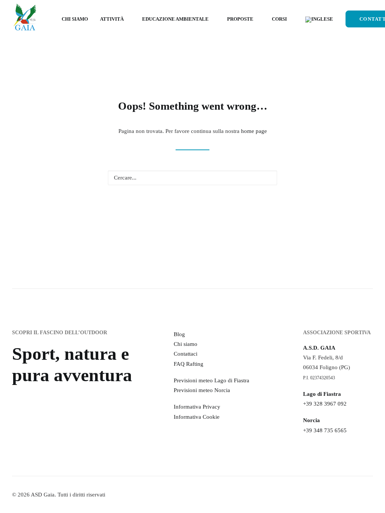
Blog (179, 334)
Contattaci (185, 354)
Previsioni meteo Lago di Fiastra (211, 380)
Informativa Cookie (197, 417)
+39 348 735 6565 (325, 430)
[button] (267, 177)
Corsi (279, 19)
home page (254, 131)
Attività (112, 19)
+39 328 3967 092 (325, 404)
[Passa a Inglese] (316, 19)
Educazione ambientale (175, 19)
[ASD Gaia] (25, 19)
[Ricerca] (192, 177)
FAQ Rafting (188, 364)
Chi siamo (75, 19)
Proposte (240, 19)
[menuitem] (74, 19)
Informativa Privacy (197, 407)
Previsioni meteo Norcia (202, 390)
